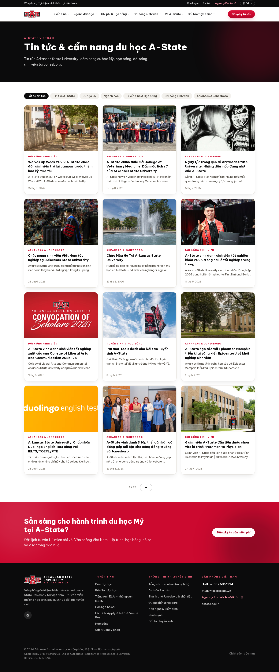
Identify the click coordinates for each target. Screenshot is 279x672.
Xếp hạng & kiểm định (163, 609)
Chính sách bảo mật (242, 653)
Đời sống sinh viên (146, 14)
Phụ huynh (193, 3)
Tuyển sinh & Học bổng (141, 96)
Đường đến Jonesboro (163, 603)
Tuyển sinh (59, 14)
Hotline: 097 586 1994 (217, 584)
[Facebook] (28, 615)
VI (247, 3)
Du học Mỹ (89, 96)
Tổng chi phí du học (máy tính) (168, 584)
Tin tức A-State (64, 96)
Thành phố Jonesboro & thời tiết (170, 596)
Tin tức (207, 3)
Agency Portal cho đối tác (221, 597)
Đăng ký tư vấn (241, 14)
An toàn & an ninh (159, 590)
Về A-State (173, 14)
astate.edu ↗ (211, 604)
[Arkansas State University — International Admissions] (32, 14)
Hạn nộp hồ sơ (105, 607)
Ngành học (111, 96)
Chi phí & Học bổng (114, 14)
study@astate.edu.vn (216, 591)
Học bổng (101, 623)
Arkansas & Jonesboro (212, 96)
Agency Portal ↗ (225, 3)
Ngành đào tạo (83, 14)
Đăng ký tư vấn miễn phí (233, 532)
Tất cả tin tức (36, 96)
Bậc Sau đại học (106, 590)
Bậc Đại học (103, 584)
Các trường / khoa (107, 630)
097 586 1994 (42, 657)
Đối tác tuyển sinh (200, 14)
